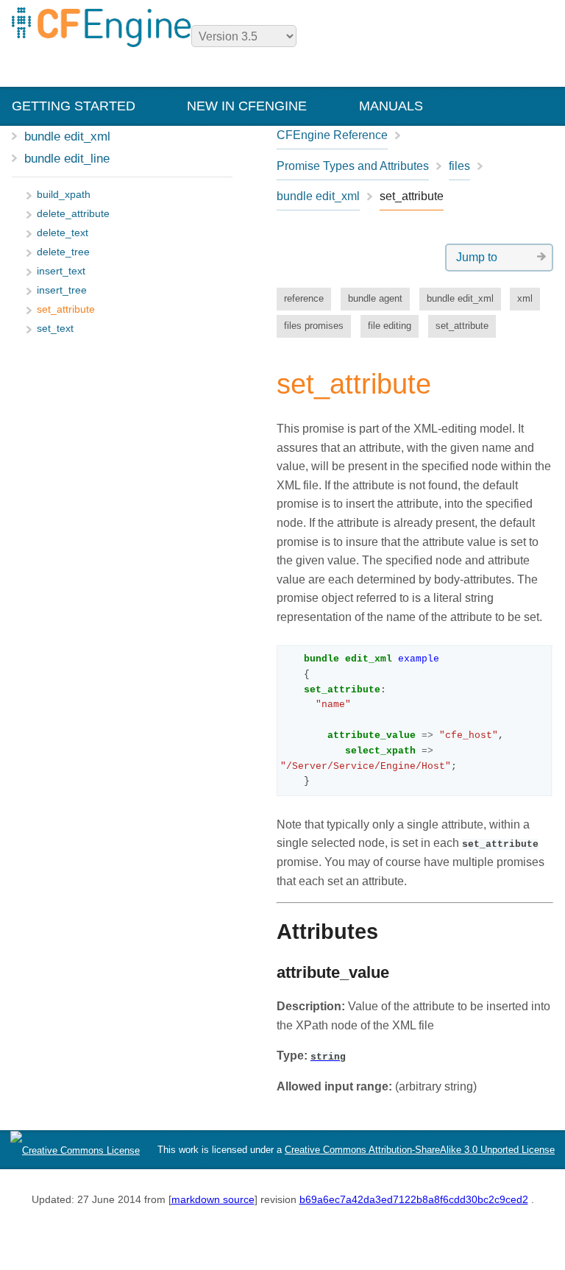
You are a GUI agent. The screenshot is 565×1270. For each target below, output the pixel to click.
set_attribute (462, 325)
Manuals (391, 106)
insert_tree (62, 290)
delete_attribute (73, 213)
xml (525, 298)
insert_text (61, 271)
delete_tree (63, 252)
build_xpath (63, 194)
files (459, 166)
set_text (55, 328)
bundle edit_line (67, 158)
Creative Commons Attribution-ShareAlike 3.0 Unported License (420, 1149)
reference (304, 298)
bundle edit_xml (67, 136)
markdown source (213, 1199)
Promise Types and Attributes (353, 166)
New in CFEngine (247, 106)
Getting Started (73, 106)
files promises (314, 325)
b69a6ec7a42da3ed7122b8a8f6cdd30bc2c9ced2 (413, 1199)
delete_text (62, 232)
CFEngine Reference (332, 135)
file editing (389, 325)
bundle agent (375, 298)
